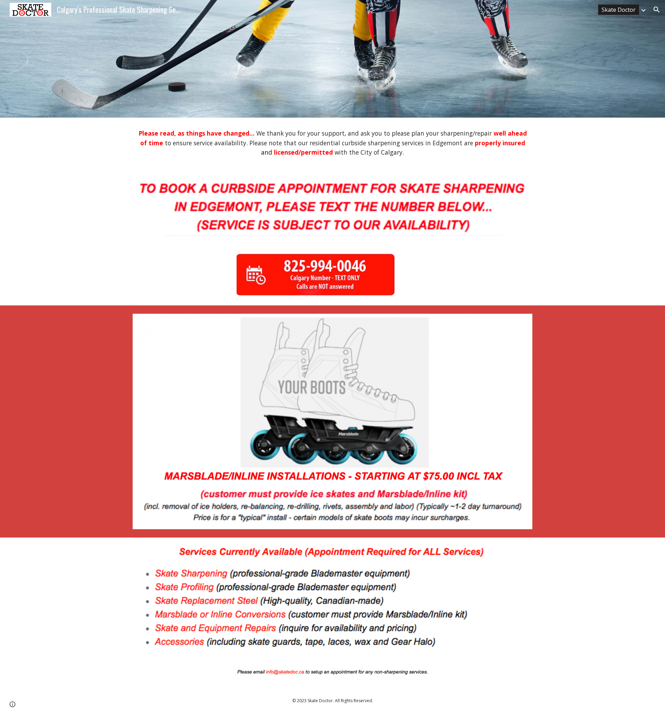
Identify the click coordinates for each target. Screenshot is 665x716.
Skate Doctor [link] (619, 9)
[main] (332, 143)
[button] (656, 9)
